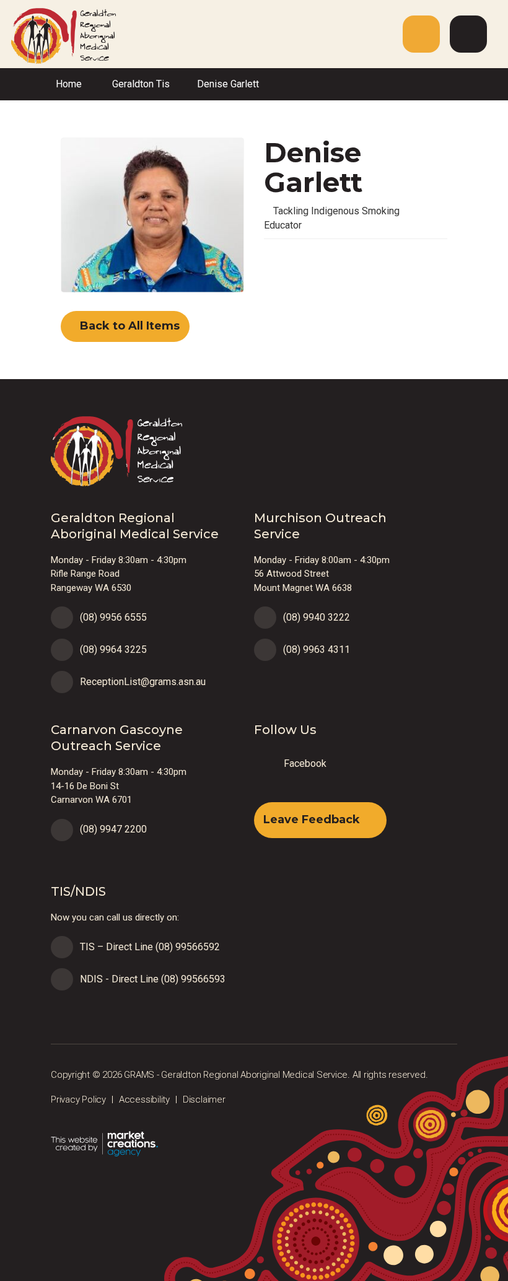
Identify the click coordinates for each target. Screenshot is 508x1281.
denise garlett (228, 84)
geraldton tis (141, 84)
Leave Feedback (311, 819)
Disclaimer (204, 1099)
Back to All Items (128, 326)
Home (69, 84)
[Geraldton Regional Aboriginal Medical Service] (58, 35)
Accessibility (144, 1099)
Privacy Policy (78, 1099)
